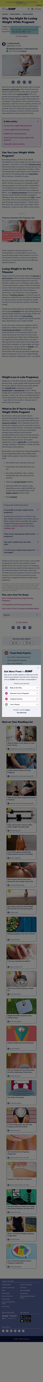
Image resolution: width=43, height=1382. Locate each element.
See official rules (21, 712)
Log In (28, 710)
